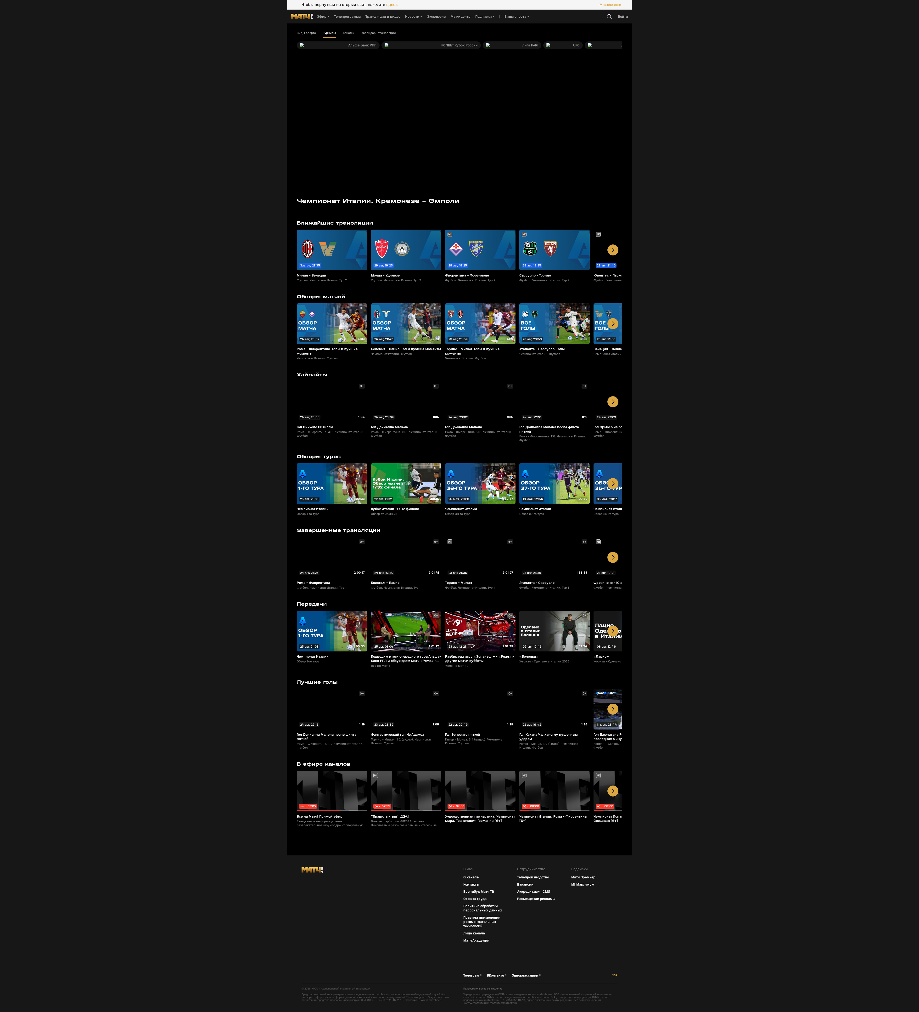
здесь (392, 4)
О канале (471, 877)
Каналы (348, 33)
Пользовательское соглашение (482, 988)
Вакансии (525, 884)
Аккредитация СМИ (533, 891)
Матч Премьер (583, 877)
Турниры (329, 33)
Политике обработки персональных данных (875, 976)
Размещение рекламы (536, 899)
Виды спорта (306, 33)
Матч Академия (476, 940)
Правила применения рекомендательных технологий (481, 921)
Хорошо (877, 1000)
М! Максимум (582, 884)
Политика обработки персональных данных (482, 908)
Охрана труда (475, 899)
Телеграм (471, 975)
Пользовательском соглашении (869, 980)
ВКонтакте (495, 975)
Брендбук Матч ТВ (478, 891)
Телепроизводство (533, 877)
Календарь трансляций (378, 33)
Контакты (471, 884)
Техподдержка (612, 4)
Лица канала (474, 933)
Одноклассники (525, 975)
